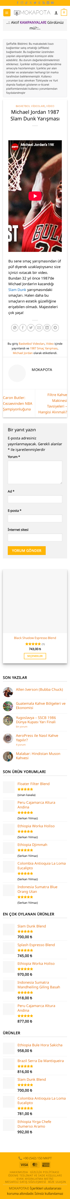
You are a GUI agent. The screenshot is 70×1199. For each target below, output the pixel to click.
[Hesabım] (56, 12)
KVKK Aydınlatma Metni (35, 1179)
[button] (6, 12)
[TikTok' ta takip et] (26, 3)
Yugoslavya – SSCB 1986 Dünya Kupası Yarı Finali (36, 719)
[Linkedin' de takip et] (48, 3)
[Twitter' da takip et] (35, 3)
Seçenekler (35, 656)
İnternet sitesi (18, 529)
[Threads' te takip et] (39, 3)
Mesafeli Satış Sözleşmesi (25, 1182)
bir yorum (22, 726)
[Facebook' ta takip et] (17, 3)
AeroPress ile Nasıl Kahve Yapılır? (37, 737)
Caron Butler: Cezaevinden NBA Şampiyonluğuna (17, 403)
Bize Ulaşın (57, 1182)
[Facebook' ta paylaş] (23, 327)
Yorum (14, 456)
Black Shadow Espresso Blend (35, 638)
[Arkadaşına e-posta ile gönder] (39, 327)
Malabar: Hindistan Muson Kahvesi (38, 755)
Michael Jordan (23, 353)
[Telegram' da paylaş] (55, 327)
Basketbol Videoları (30, 106)
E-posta (14, 510)
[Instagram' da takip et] (22, 3)
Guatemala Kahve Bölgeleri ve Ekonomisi (41, 705)
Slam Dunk (17, 289)
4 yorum (21, 744)
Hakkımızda (19, 1172)
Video (50, 106)
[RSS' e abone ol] (43, 3)
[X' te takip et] (30, 3)
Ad (11, 491)
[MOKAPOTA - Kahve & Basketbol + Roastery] (32, 12)
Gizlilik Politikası (44, 1172)
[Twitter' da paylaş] (31, 327)
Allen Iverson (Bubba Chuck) (39, 689)
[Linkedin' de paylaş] (47, 327)
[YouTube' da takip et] (52, 3)
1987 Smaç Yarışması (44, 348)
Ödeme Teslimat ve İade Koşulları (35, 1175)
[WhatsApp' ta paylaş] (14, 327)
